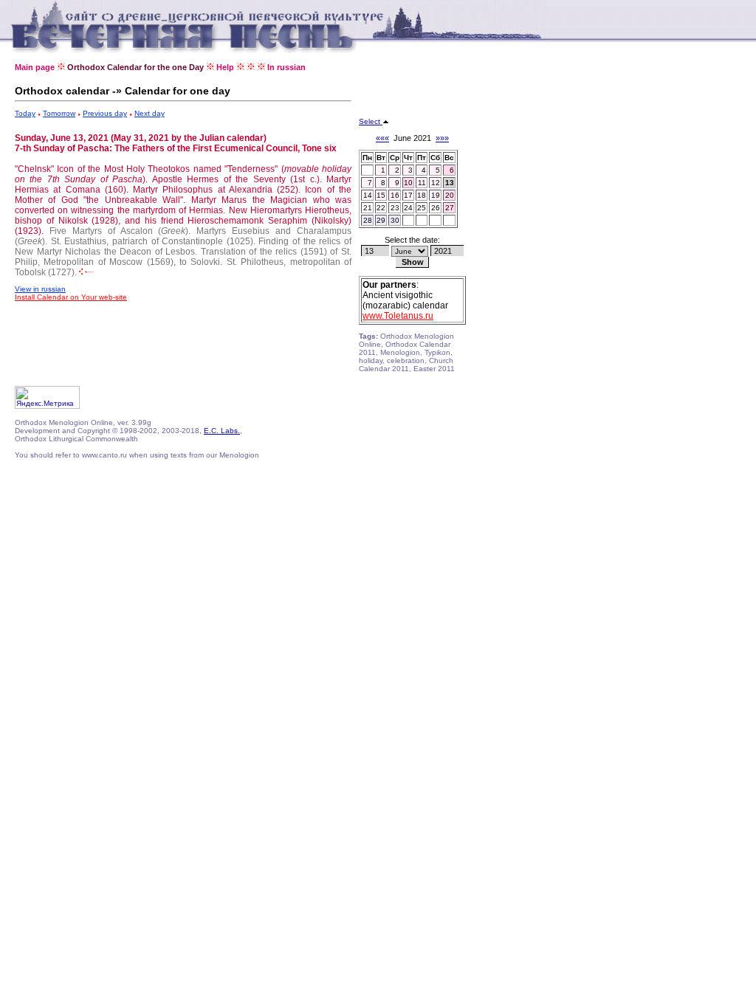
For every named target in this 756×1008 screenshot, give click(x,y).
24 (408, 208)
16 (395, 195)
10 (408, 183)
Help (225, 67)
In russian (286, 67)
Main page (35, 67)
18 (421, 195)
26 (435, 208)
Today (25, 113)
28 (367, 220)
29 (381, 220)
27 (449, 208)
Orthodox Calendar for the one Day (135, 67)
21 (367, 208)
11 (422, 183)
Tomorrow (59, 113)
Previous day (105, 113)
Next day (149, 113)
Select (370, 121)
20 (449, 195)
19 (435, 195)
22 (381, 208)
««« (382, 138)
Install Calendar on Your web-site (71, 297)
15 (381, 195)
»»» (442, 138)
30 (395, 220)
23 (395, 208)
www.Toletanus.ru (397, 316)
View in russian (40, 289)
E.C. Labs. (222, 431)
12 (435, 183)
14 (367, 195)
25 (421, 208)
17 (408, 195)
